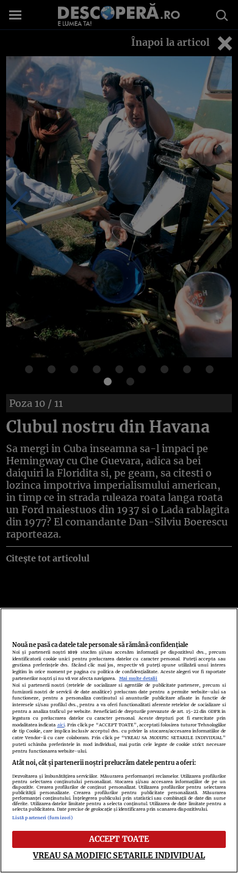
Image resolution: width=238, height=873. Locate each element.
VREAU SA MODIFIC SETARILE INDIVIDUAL (119, 855)
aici (61, 725)
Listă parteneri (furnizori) (42, 817)
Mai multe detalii (138, 678)
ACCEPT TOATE (119, 839)
